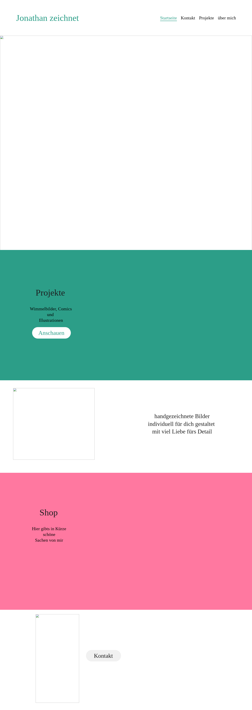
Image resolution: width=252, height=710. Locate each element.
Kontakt (188, 18)
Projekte (206, 18)
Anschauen (51, 333)
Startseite (168, 18)
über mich (227, 18)
